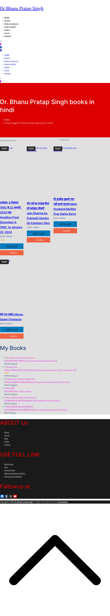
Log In (6, 33)
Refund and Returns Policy (14, 473)
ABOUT (7, 21)
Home (7, 120)
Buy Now (13, 253)
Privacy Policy (9, 470)
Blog (6, 439)
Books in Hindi (10, 27)
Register (7, 36)
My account (8, 464)
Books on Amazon (11, 24)
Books (6, 442)
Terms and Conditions (13, 477)
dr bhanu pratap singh (21, 8)
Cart (6, 467)
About (6, 435)
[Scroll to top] (55, 614)
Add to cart (12, 246)
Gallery (7, 30)
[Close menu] (1, 50)
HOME (6, 18)
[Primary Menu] (1, 47)
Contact (7, 445)
